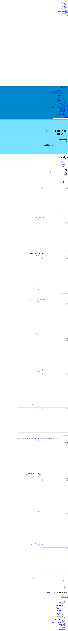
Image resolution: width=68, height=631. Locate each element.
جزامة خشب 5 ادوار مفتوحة (37, 253)
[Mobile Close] (67, 599)
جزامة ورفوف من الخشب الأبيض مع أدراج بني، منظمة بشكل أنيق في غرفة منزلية (37, 438)
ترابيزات (59, 98)
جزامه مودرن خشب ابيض (37, 543)
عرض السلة (64, 596)
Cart (63, 6)
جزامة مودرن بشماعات (37, 333)
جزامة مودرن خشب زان (37, 404)
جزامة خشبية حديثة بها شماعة (37, 299)
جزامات (59, 100)
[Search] (51, 14)
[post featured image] (43, 211)
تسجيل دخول (61, 114)
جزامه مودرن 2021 (37, 509)
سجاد (63, 106)
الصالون (59, 95)
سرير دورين (58, 96)
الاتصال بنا (62, 111)
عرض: (65, 173)
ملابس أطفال (57, 89)
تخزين (63, 506)
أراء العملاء (62, 109)
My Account (61, 2)
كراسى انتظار (57, 104)
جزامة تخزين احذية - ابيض (37, 217)
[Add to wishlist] (65, 3)
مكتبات (59, 101)
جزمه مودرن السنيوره (37, 578)
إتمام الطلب (57, 596)
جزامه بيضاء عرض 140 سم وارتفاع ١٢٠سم (37, 473)
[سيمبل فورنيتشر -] (63, 11)
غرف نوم (58, 90)
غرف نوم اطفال (57, 92)
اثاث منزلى (62, 87)
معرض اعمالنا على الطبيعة (57, 107)
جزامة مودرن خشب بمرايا (37, 369)
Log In (63, 8)
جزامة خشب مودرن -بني (37, 287)
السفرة (59, 93)
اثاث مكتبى (62, 103)
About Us (62, 3)
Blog (63, 5)
